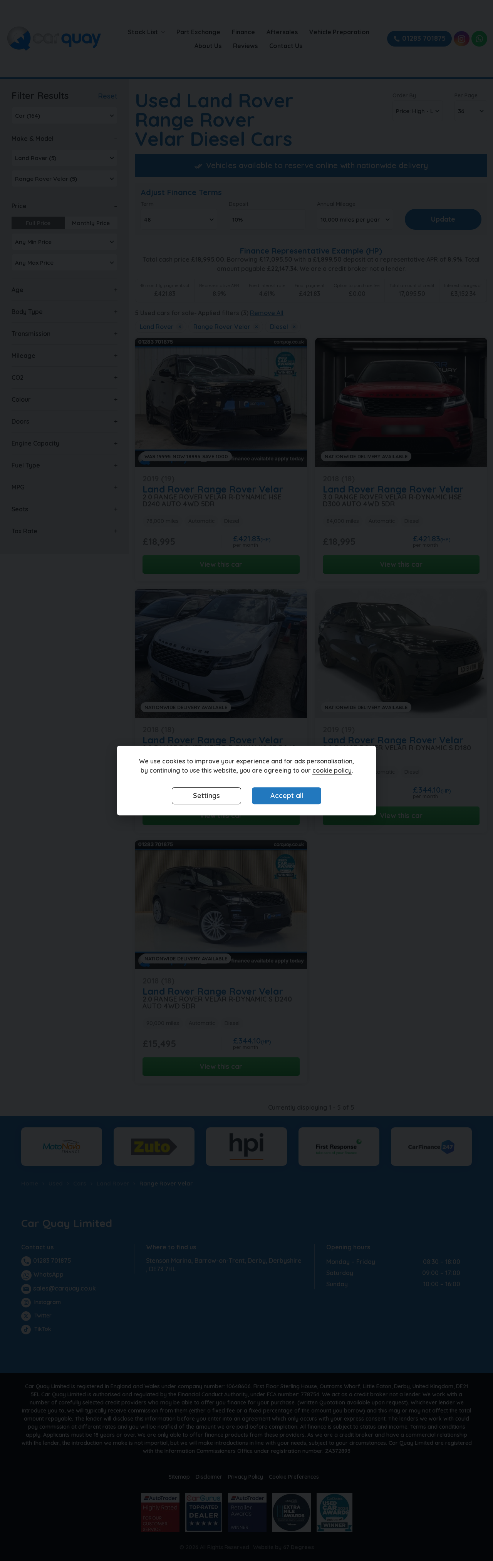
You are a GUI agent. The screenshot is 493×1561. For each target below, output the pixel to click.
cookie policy (332, 771)
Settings (206, 795)
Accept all (286, 795)
